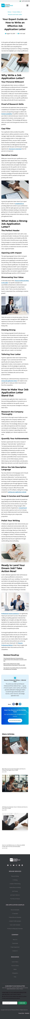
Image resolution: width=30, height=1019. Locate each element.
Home (9, 12)
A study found (23, 508)
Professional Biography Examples (15, 928)
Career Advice (17, 12)
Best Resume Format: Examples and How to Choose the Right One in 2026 (13, 769)
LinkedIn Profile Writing (15, 883)
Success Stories (15, 965)
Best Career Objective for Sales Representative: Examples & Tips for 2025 (14, 664)
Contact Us (15, 951)
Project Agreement (15, 947)
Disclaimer (27, 1013)
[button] (13, 704)
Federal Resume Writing (15, 887)
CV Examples (15, 913)
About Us (15, 939)
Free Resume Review (15, 898)
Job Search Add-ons (15, 895)
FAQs (15, 977)
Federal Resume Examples (15, 917)
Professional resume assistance (10, 613)
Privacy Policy (21, 1013)
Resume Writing (15, 876)
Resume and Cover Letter (15, 14)
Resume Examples (15, 909)
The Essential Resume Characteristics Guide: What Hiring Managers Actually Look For (15, 660)
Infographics (15, 973)
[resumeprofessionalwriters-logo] (7, 5)
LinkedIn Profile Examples (15, 921)
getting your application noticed (17, 492)
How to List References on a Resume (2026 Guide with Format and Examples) (13, 845)
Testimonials (15, 943)
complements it (19, 203)
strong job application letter (9, 381)
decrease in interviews (15, 149)
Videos (15, 969)
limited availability (6, 114)
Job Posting (15, 891)
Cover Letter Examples (15, 925)
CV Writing (15, 880)
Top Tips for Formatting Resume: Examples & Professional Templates (14, 668)
